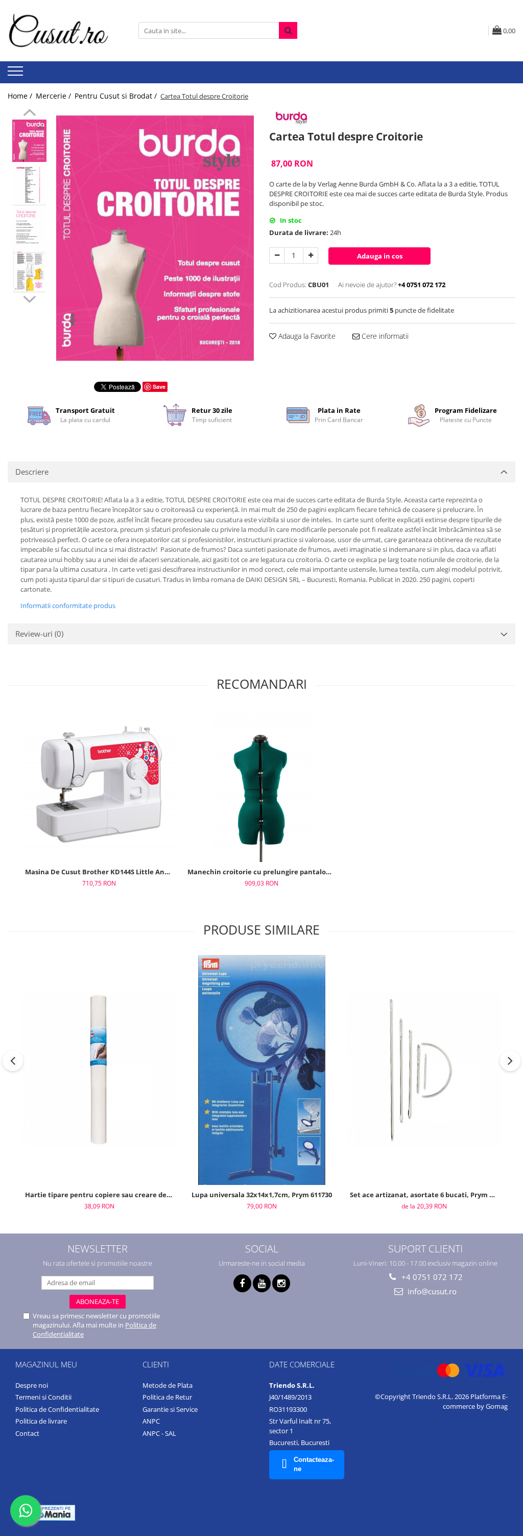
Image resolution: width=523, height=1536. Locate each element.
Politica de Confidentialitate (57, 1409)
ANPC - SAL (159, 1433)
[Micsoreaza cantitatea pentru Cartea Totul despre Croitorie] (276, 255)
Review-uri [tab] (39, 634)
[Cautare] (288, 30)
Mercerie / (54, 96)
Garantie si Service (170, 1409)
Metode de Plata (167, 1385)
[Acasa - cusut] (59, 30)
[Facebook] (242, 1283)
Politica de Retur (167, 1397)
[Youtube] (262, 1283)
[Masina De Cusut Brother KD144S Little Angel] (99, 785)
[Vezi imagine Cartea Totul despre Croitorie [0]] (29, 141)
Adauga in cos (379, 256)
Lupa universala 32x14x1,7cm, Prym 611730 (262, 1194)
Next (29, 298)
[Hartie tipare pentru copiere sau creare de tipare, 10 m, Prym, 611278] (99, 1070)
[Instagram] (281, 1283)
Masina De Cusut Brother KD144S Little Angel (99, 871)
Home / (21, 96)
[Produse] (17, 74)
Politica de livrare (41, 1421)
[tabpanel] (155, 238)
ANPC (151, 1421)
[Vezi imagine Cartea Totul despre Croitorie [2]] (29, 227)
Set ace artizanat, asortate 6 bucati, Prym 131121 (425, 1194)
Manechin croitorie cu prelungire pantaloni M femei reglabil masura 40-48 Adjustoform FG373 (262, 871)
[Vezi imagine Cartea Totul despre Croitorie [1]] (29, 184)
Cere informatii (384, 336)
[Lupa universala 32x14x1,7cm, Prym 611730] (261, 1070)
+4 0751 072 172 (431, 1277)
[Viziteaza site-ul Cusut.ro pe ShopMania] (46, 1513)
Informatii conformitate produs (67, 605)
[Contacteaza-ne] (504, 71)
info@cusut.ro (431, 1291)
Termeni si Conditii (43, 1397)
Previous (29, 114)
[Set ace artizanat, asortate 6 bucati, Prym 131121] (424, 1070)
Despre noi (31, 1385)
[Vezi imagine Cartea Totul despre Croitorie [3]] (29, 271)
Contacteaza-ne (314, 1464)
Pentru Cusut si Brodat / (117, 96)
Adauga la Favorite (306, 336)
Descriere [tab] (32, 472)
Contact (27, 1433)
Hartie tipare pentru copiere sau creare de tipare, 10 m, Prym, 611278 (100, 1194)
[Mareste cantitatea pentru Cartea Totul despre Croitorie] (310, 255)
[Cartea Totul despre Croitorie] (155, 238)
